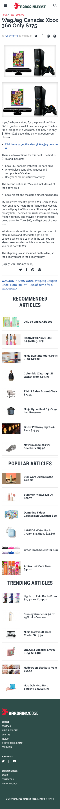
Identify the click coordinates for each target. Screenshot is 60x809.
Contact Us (8, 779)
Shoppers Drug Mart (12, 743)
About (5, 775)
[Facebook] (42, 36)
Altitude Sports (10, 730)
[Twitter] (36, 36)
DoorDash (7, 726)
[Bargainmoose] (30, 5)
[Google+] (55, 36)
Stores (6, 722)
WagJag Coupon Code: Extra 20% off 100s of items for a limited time (29, 285)
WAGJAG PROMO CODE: (18, 281)
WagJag (20, 14)
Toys (11, 14)
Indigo (5, 738)
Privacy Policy (9, 783)
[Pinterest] (48, 36)
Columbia (7, 747)
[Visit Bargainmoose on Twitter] (3, 761)
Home (5, 14)
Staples (6, 734)
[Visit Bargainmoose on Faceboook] (9, 761)
